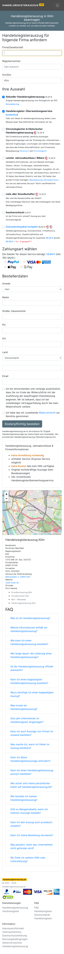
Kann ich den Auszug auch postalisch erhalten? (31, 824)
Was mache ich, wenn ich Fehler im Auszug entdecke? (29, 746)
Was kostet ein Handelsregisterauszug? (23, 707)
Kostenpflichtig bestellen (22, 424)
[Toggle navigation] (57, 5)
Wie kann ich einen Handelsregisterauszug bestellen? (29, 642)
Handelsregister (43, 918)
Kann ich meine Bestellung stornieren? (31, 835)
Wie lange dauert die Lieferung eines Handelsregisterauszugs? (31, 655)
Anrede (6, 283)
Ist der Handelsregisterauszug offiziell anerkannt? (31, 668)
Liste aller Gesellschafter (26, 194)
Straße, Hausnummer (14, 310)
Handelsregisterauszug (22, 5)
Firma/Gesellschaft (12, 47)
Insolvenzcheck (18, 212)
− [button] (6, 499)
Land (5, 352)
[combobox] (32, 53)
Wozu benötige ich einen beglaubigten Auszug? (32, 694)
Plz (4, 324)
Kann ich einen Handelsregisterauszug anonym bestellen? (31, 772)
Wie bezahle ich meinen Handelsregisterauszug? (23, 798)
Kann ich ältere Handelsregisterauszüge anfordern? (30, 759)
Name (5, 297)
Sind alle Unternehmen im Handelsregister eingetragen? (26, 720)
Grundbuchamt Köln (20, 596)
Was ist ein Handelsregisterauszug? (30, 618)
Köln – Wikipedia (18, 599)
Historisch (24, 151)
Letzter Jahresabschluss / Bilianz (30, 157)
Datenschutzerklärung (14, 935)
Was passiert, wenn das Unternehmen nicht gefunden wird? (31, 846)
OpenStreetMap (46, 534)
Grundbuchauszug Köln (21, 592)
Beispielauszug (12, 104)
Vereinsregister (10, 911)
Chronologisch (40, 151)
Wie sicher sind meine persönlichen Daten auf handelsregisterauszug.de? (31, 785)
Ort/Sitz (6, 74)
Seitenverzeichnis (12, 942)
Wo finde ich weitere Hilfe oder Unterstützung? (27, 859)
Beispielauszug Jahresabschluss (43, 180)
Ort (4, 338)
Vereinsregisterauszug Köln (23, 603)
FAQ (36, 907)
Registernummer (11, 61)
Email (5, 376)
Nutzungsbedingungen (15, 939)
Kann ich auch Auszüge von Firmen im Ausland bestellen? (31, 733)
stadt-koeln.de (12, 583)
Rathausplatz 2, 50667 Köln (17, 577)
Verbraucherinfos (11, 931)
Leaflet (34, 534)
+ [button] (6, 494)
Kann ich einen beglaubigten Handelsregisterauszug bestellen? (29, 681)
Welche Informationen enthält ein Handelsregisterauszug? (28, 629)
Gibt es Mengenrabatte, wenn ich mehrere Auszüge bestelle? (29, 811)
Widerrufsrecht (47, 412)
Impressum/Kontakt (13, 928)
